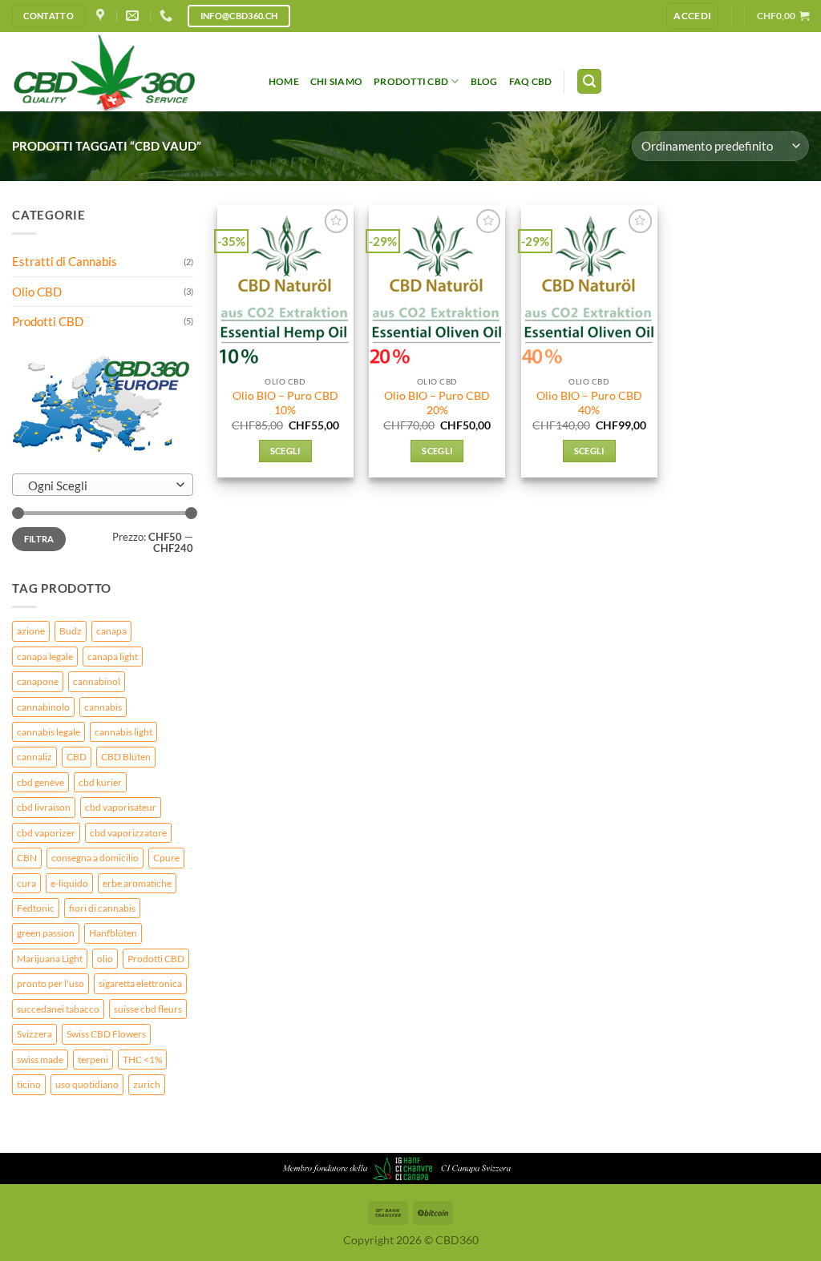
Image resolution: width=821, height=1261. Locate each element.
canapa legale (45, 657)
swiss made (40, 1060)
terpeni (93, 1060)
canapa (111, 631)
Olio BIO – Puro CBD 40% (589, 403)
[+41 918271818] (168, 15)
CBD (77, 757)
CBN (27, 858)
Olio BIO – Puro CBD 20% (437, 403)
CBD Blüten (126, 757)
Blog (484, 81)
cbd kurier (100, 782)
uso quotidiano (87, 1084)
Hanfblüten (113, 933)
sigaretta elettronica (140, 983)
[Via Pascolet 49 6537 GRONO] (102, 15)
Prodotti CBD (411, 81)
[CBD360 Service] (128, 71)
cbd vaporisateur (120, 807)
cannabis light (123, 732)
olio (105, 959)
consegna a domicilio (95, 858)
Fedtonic (36, 908)
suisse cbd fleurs (148, 1009)
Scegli (285, 450)
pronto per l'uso (50, 983)
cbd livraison (44, 807)
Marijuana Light (50, 959)
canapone (38, 681)
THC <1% (142, 1060)
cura (26, 883)
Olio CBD (37, 291)
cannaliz (34, 757)
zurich (146, 1084)
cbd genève (40, 782)
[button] (692, 15)
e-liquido (69, 883)
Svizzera (34, 1034)
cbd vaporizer (46, 833)
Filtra (39, 539)
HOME (284, 81)
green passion (46, 933)
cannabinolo (43, 707)
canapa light (112, 657)
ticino (29, 1084)
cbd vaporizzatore (128, 833)
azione (31, 631)
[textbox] (99, 485)
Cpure (166, 858)
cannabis (103, 707)
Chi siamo (336, 81)
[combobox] (102, 484)
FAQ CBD (530, 81)
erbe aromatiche (137, 883)
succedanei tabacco (58, 1009)
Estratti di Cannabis (64, 261)
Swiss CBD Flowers (106, 1034)
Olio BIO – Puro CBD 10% (285, 403)
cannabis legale (48, 732)
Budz (70, 631)
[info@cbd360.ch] (134, 15)
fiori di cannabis (102, 908)
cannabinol (96, 681)
